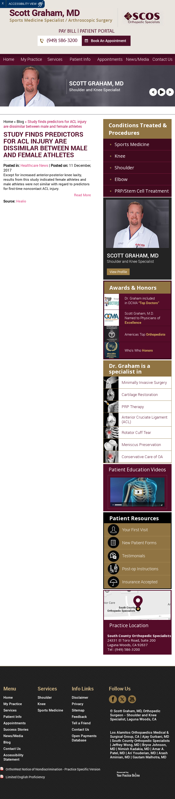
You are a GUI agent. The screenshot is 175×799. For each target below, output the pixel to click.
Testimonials (133, 555)
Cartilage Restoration (140, 394)
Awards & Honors (133, 287)
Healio (21, 201)
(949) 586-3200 (62, 40)
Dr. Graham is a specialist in (129, 368)
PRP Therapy (133, 406)
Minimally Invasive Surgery (144, 382)
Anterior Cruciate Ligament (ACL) (144, 419)
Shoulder (124, 168)
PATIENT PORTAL (97, 31)
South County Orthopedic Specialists (141, 741)
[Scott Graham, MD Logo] (61, 15)
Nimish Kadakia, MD (133, 749)
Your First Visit (135, 529)
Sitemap (78, 710)
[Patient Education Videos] (137, 492)
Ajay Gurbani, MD (155, 737)
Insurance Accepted (139, 581)
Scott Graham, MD (133, 255)
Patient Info (80, 59)
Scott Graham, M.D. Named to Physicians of (142, 318)
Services (54, 59)
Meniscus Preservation (141, 444)
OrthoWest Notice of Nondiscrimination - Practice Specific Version (53, 769)
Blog (20, 121)
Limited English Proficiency (25, 777)
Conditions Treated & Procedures (138, 128)
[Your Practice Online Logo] (128, 774)
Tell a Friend (81, 723)
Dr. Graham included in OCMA (142, 300)
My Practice (31, 59)
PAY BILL (67, 31)
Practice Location (128, 625)
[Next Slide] (170, 92)
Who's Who (139, 350)
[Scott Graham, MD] (137, 224)
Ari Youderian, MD (142, 753)
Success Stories (15, 729)
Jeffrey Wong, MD (125, 745)
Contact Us (162, 59)
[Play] (161, 92)
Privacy (77, 704)
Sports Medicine (132, 144)
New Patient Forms (139, 542)
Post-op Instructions (140, 568)
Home (8, 59)
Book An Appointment (108, 41)
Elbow (121, 179)
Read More (82, 195)
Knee (120, 156)
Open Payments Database (84, 738)
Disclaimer (80, 697)
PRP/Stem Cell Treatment (142, 191)
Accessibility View (23, 3)
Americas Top (145, 334)
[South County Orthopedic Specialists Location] (137, 605)
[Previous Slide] (153, 92)
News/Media (137, 59)
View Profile (118, 272)
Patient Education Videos (137, 469)
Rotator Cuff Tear (136, 432)
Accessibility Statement (13, 757)
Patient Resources (134, 518)
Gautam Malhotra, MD (149, 757)
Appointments (110, 59)
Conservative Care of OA (142, 456)
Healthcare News (34, 165)
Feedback (79, 717)
